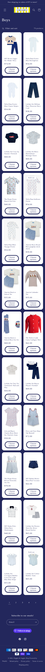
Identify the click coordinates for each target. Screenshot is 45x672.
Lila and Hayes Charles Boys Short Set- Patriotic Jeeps (11, 433)
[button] (5, 10)
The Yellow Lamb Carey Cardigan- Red (33, 339)
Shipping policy (24, 665)
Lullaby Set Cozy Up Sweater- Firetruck (11, 152)
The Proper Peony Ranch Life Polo (10, 200)
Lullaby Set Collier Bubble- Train (32, 574)
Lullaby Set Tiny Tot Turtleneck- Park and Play (11, 385)
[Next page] (35, 602)
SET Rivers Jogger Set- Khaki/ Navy (10, 59)
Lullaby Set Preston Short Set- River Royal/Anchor (33, 528)
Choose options (12, 70)
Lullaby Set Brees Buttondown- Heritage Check (32, 153)
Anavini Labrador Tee (32, 293)
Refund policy (14, 661)
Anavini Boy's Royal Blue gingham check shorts (33, 247)
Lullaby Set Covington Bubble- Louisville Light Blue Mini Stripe (11, 576)
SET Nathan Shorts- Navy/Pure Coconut (32, 479)
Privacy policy (25, 661)
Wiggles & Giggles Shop (21, 658)
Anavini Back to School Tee (10, 293)
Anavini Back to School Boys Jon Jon (11, 339)
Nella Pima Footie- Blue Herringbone (32, 59)
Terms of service (37, 661)
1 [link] (9, 603)
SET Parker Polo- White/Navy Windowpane (10, 528)
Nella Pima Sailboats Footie (33, 200)
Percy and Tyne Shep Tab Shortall (33, 432)
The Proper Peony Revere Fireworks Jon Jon (10, 480)
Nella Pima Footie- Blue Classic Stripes (11, 105)
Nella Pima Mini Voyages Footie (10, 246)
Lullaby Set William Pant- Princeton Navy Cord (33, 106)
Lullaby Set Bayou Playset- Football (32, 384)
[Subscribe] (35, 622)
